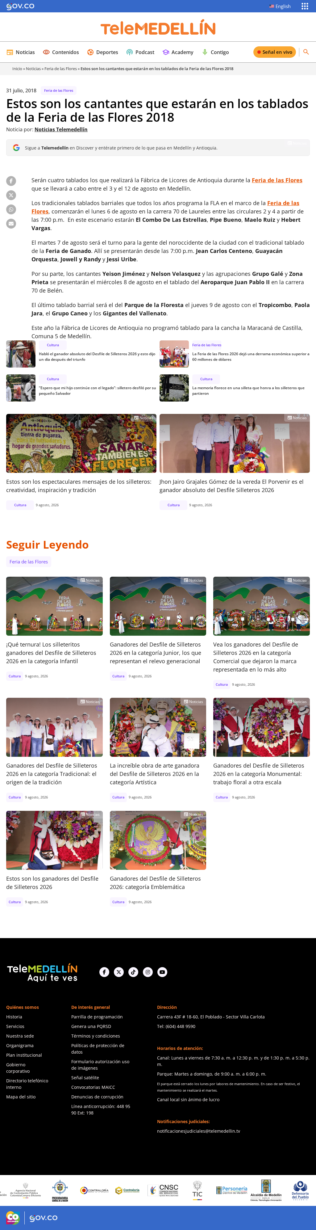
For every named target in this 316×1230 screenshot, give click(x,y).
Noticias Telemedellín (61, 129)
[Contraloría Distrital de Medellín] (102, 1190)
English (283, 6)
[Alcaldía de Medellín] (240, 1190)
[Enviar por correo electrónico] (11, 224)
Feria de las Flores (60, 68)
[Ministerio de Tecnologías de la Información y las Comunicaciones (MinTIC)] (171, 1190)
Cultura (53, 345)
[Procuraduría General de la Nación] (34, 1190)
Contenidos (61, 52)
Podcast (140, 52)
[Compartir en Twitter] (11, 195)
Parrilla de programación (97, 1017)
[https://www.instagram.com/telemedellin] (148, 972)
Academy (177, 52)
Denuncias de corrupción (97, 1097)
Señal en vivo (277, 52)
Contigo (215, 52)
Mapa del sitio (20, 1097)
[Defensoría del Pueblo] (274, 1190)
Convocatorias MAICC (93, 1087)
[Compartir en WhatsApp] (11, 209)
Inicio (17, 68)
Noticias (20, 52)
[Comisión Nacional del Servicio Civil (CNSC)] (137, 1191)
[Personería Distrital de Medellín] (205, 1190)
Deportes (102, 52)
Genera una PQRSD (91, 1026)
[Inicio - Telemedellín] (158, 27)
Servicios (15, 1026)
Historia (14, 1017)
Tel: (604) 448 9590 (176, 1026)
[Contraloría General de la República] (68, 1190)
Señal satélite (85, 1077)
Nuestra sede (20, 1036)
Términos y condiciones (95, 1036)
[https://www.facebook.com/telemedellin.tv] (104, 972)
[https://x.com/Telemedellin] (119, 972)
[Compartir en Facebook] (11, 181)
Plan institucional (24, 1055)
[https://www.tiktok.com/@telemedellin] (133, 972)
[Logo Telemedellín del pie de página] (41, 972)
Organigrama (20, 1045)
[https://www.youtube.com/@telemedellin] (162, 972)
